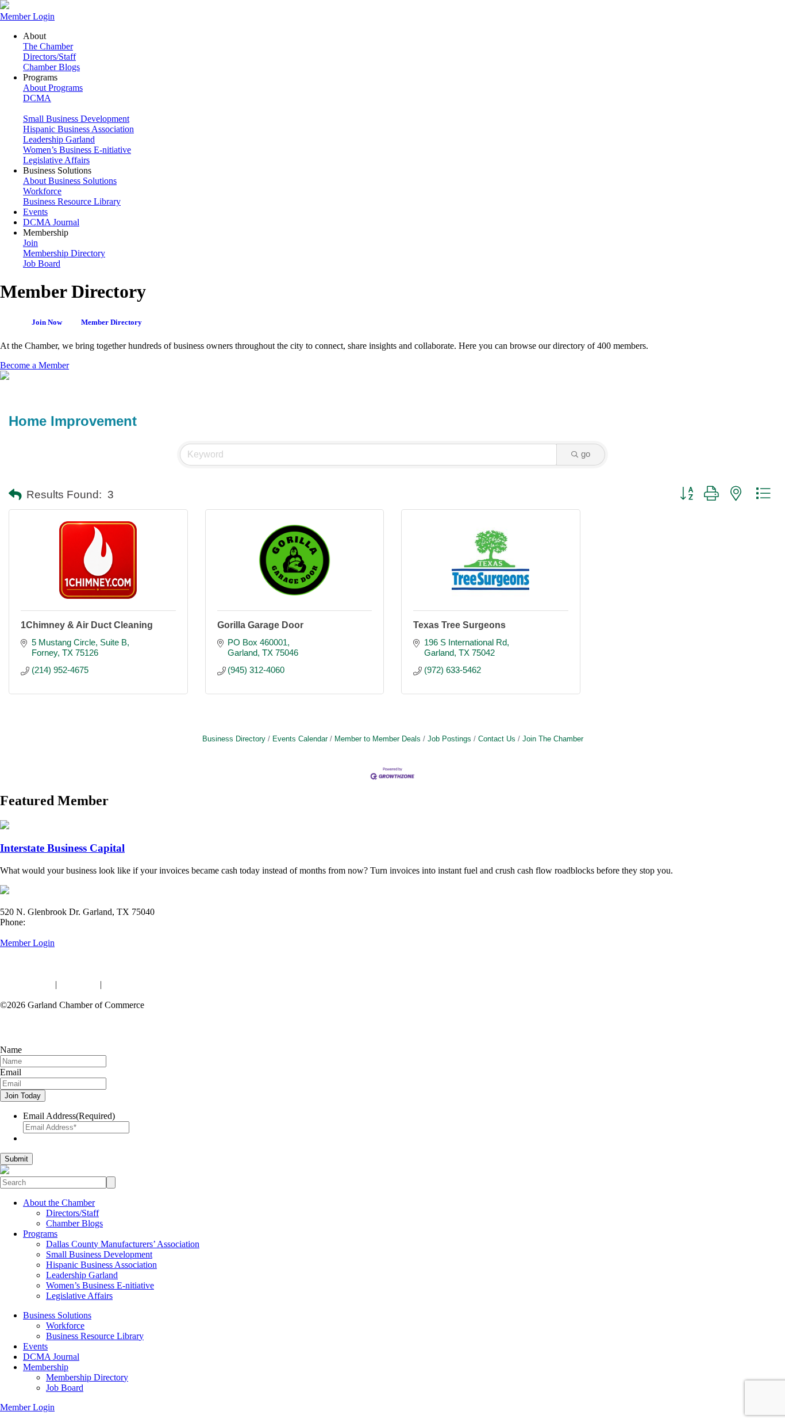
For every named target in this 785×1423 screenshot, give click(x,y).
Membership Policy (139, 984)
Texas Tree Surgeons (459, 625)
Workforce (42, 191)
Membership (45, 1367)
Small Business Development (76, 119)
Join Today (23, 1095)
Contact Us (496, 738)
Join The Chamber (552, 738)
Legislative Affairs (56, 160)
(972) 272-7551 (56, 922)
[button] (15, 495)
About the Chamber (59, 1202)
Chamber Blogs (51, 67)
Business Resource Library (72, 201)
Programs (40, 1234)
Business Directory (233, 738)
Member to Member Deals (377, 738)
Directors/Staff (49, 56)
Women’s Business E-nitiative (77, 150)
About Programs (53, 88)
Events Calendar (300, 738)
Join (30, 243)
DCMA (37, 98)
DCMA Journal (51, 222)
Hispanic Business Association (78, 129)
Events (35, 212)
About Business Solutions (70, 181)
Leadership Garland (59, 139)
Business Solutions (57, 1315)
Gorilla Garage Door (260, 625)
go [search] (585, 454)
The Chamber (48, 46)
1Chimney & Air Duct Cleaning (87, 625)
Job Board (41, 263)
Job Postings (449, 738)
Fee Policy (78, 984)
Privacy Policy (26, 984)
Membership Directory (64, 253)
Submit (16, 1159)
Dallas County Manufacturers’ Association (122, 1244)
